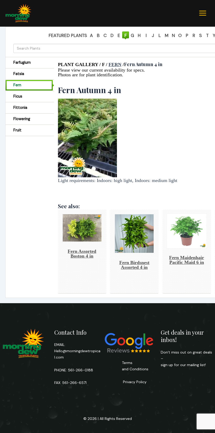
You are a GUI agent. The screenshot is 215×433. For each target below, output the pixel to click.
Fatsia (18, 73)
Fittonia (20, 107)
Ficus (17, 96)
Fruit (17, 130)
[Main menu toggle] (203, 13)
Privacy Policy (134, 381)
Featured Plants (68, 35)
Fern (17, 85)
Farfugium (22, 62)
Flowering (21, 118)
